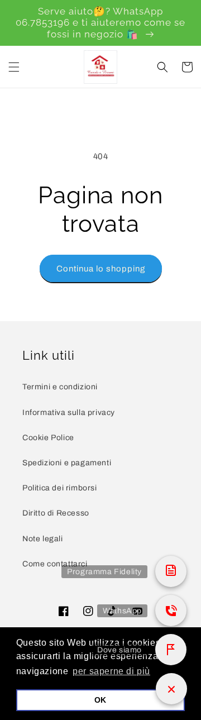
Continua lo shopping (100, 268)
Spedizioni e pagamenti (66, 463)
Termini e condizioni (60, 387)
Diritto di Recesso (55, 513)
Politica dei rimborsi (59, 488)
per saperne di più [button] (111, 671)
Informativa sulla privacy (68, 412)
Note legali (42, 539)
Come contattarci (55, 564)
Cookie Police (48, 437)
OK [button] (100, 699)
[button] (14, 67)
